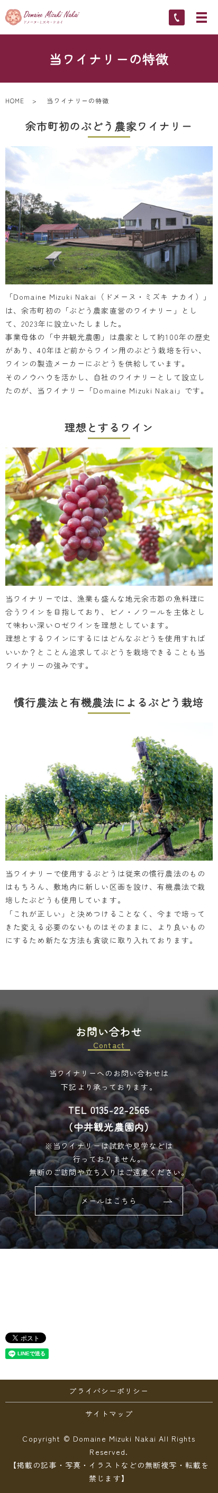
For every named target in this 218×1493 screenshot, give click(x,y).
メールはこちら (109, 1200)
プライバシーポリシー (109, 1390)
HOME (14, 100)
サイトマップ (109, 1413)
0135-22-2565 (120, 1109)
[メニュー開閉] (201, 17)
